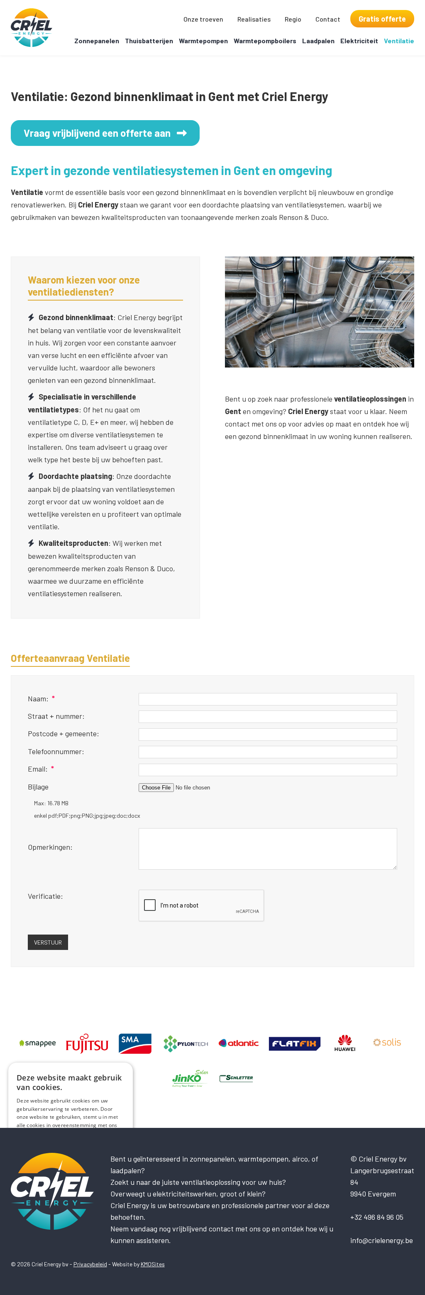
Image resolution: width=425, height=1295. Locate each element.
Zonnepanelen (96, 40)
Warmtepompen (203, 40)
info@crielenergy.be (381, 1240)
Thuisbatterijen (149, 40)
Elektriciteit (359, 40)
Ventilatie (399, 40)
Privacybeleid (90, 1264)
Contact (327, 19)
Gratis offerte (382, 18)
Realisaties (254, 19)
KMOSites (153, 1264)
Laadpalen (318, 40)
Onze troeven (203, 19)
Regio (293, 19)
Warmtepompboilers (265, 40)
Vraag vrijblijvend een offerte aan (97, 133)
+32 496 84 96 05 (376, 1216)
